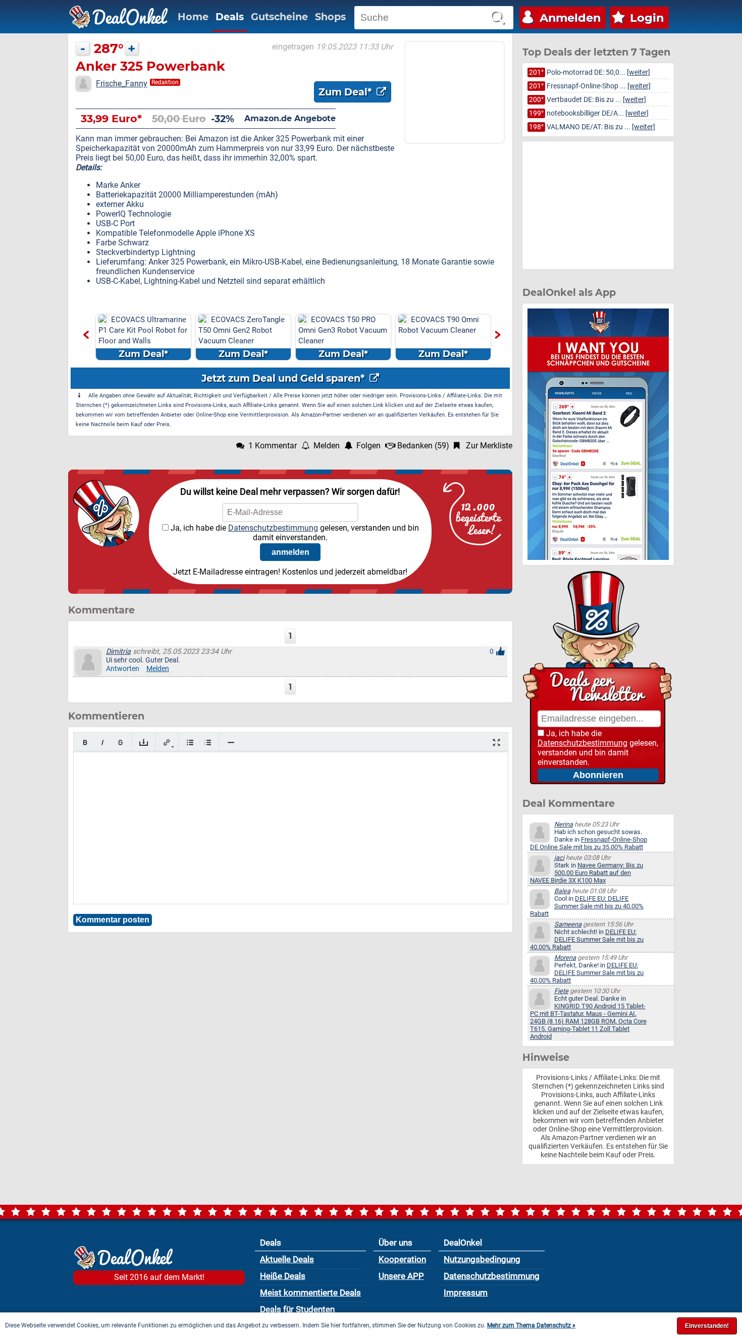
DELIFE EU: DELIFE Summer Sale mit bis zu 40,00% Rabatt (587, 906)
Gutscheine (279, 17)
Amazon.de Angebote (290, 118)
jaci (559, 857)
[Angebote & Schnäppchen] (118, 17)
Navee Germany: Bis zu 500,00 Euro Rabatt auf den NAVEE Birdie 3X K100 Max (586, 872)
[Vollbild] (496, 742)
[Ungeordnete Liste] (190, 742)
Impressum (466, 1293)
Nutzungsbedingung (482, 1259)
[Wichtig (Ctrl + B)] (85, 742)
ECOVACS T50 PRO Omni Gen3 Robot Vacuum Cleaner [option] (342, 337)
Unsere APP (401, 1276)
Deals (230, 17)
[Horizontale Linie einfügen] (231, 742)
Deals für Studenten (297, 1309)
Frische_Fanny (121, 83)
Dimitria (118, 651)
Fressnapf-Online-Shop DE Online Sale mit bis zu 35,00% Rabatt (588, 843)
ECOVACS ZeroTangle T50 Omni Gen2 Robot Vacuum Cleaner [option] (241, 337)
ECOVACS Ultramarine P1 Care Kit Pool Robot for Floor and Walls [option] (142, 337)
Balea (562, 891)
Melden (157, 668)
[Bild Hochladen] (143, 742)
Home (193, 17)
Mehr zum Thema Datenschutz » (531, 1325)
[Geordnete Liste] (208, 742)
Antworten (122, 668)
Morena (565, 957)
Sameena (567, 924)
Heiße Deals (282, 1276)
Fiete (561, 991)
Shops (330, 17)
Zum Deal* (346, 92)
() (423, 445)
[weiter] (638, 72)
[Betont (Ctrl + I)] (103, 742)
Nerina (563, 824)
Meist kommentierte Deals (310, 1293)
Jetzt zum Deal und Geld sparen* (284, 378)
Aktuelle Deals (287, 1259)
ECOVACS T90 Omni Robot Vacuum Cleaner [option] (438, 337)
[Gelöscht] (120, 742)
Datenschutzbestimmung (273, 528)
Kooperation (402, 1259)
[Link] (167, 742)
